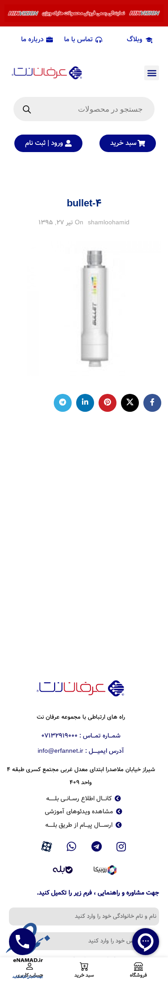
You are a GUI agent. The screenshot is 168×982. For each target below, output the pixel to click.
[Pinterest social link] (107, 403)
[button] (151, 72)
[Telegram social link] (63, 403)
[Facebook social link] (152, 403)
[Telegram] (96, 846)
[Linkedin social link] (85, 403)
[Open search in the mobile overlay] (84, 109)
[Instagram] (121, 846)
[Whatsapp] (71, 846)
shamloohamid (108, 222)
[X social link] (130, 403)
